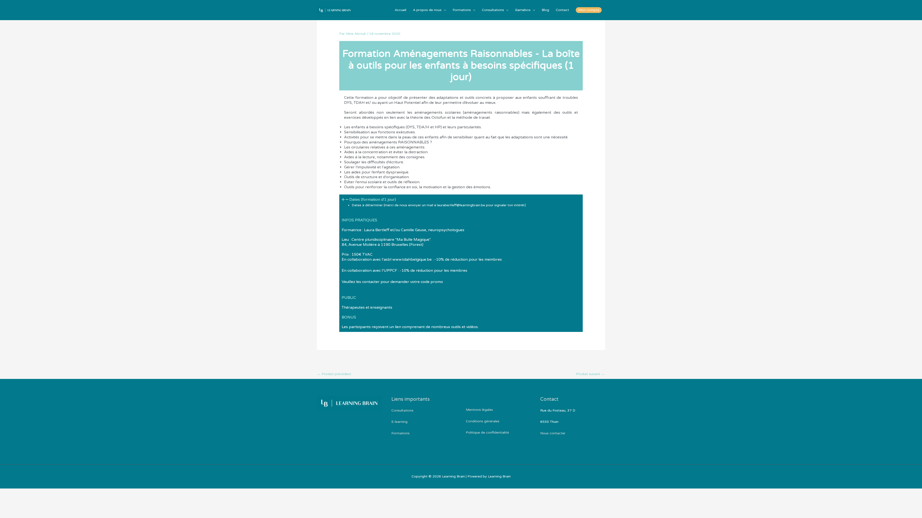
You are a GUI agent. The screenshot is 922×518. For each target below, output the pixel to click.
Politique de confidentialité (487, 432)
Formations (462, 10)
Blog (545, 10)
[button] (589, 10)
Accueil (400, 10)
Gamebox (523, 10)
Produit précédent (334, 374)
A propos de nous (427, 10)
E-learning (399, 422)
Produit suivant (590, 374)
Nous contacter (552, 433)
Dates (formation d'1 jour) (372, 199)
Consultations (493, 10)
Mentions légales (479, 410)
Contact (562, 10)
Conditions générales (482, 421)
